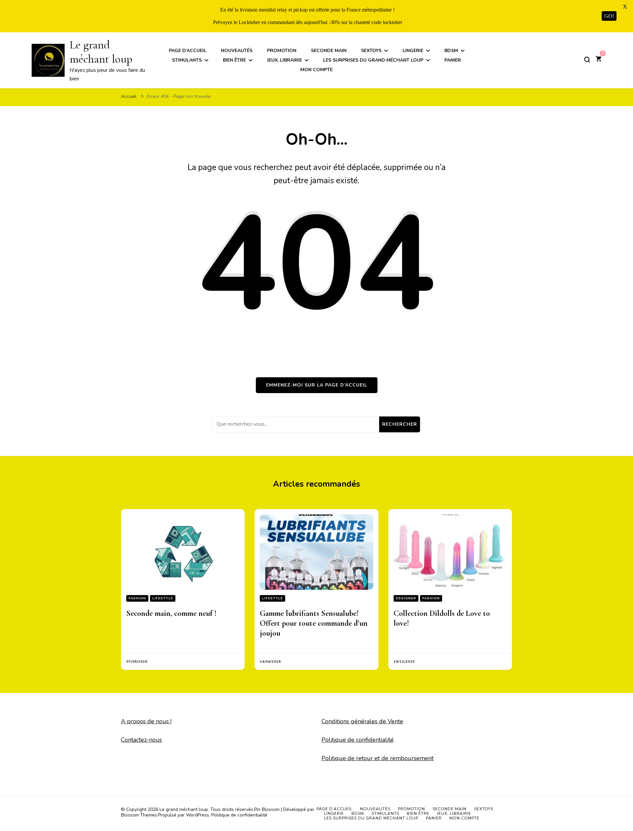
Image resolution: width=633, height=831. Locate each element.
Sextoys (371, 50)
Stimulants (187, 60)
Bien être (234, 60)
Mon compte (316, 70)
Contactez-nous (141, 740)
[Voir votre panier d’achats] (598, 60)
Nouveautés (237, 50)
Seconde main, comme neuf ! (171, 613)
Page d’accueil (187, 50)
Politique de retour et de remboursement (377, 758)
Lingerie (413, 50)
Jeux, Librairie (284, 60)
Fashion (137, 598)
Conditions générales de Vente (362, 721)
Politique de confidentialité (357, 740)
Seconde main (329, 50)
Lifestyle (162, 598)
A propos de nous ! (146, 721)
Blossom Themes (139, 815)
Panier (452, 60)
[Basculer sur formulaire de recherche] (587, 60)
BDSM (451, 50)
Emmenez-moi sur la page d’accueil (316, 385)
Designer (406, 598)
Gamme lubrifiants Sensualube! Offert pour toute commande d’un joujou (314, 623)
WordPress (197, 815)
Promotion (281, 50)
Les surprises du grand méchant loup (373, 60)
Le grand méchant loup (101, 52)
